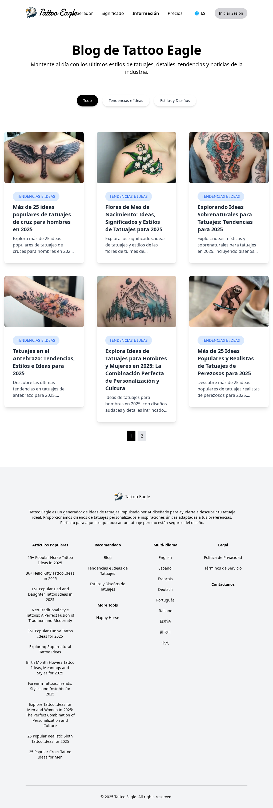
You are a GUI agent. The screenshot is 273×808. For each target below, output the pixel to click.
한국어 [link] (165, 631)
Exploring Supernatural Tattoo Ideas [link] (50, 649)
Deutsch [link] (165, 589)
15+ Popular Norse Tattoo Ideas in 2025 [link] (50, 560)
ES (199, 13)
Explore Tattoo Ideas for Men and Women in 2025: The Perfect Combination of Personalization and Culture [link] (50, 715)
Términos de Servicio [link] (223, 568)
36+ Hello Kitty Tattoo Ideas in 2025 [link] (50, 576)
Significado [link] (113, 13)
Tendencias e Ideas (36, 196)
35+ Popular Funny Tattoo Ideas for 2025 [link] (50, 633)
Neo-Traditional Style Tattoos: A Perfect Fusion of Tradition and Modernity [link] (50, 615)
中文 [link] (165, 642)
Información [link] (146, 13)
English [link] (165, 557)
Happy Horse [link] (107, 617)
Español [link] (165, 568)
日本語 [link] (165, 621)
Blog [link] (108, 557)
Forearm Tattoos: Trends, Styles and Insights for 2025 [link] (50, 688)
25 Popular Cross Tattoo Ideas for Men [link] (50, 754)
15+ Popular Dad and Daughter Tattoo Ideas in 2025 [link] (50, 594)
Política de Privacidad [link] (223, 557)
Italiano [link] (165, 610)
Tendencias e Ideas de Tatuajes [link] (108, 571)
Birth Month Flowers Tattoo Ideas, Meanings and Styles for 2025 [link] (50, 667)
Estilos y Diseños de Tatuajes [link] (107, 586)
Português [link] (165, 600)
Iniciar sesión (231, 13)
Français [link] (165, 578)
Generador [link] (82, 13)
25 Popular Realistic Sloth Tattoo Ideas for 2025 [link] (50, 738)
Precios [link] (175, 13)
